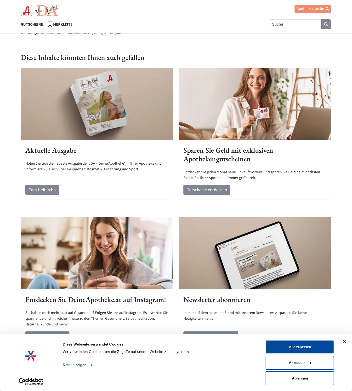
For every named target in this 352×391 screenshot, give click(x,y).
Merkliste (63, 24)
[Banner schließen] (344, 341)
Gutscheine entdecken (207, 190)
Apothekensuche (311, 8)
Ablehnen (300, 378)
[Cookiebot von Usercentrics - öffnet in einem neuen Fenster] (31, 381)
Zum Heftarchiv (42, 190)
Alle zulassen (300, 347)
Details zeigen (74, 365)
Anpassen (297, 363)
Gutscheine (32, 24)
